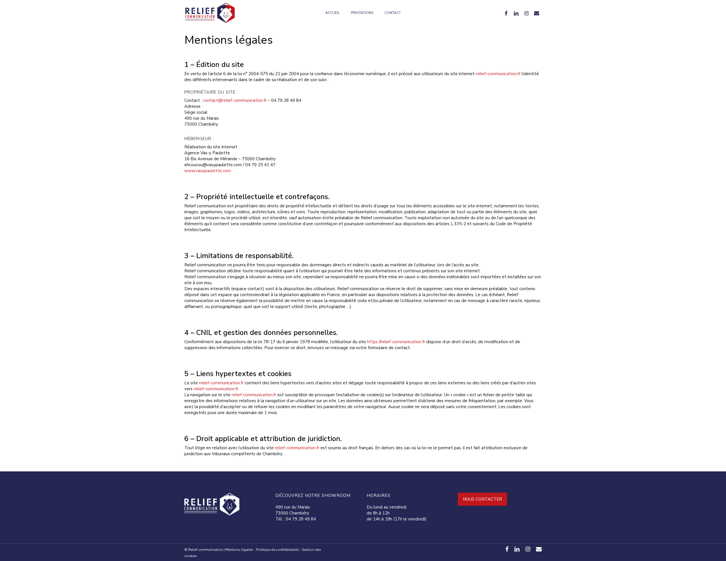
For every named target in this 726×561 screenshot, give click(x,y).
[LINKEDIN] (516, 12)
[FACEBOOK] (506, 12)
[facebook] (506, 549)
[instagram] (527, 549)
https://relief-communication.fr (396, 342)
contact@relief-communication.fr (235, 100)
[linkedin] (517, 549)
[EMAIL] (536, 12)
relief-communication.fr (498, 74)
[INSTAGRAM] (526, 12)
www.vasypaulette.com (207, 171)
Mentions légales (239, 549)
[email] (539, 549)
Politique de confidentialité (277, 549)
